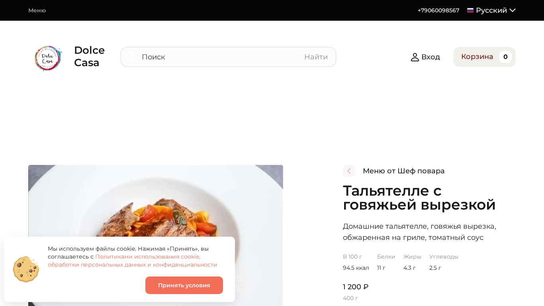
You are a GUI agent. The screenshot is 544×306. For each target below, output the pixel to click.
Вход (430, 57)
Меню (37, 10)
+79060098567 (438, 10)
